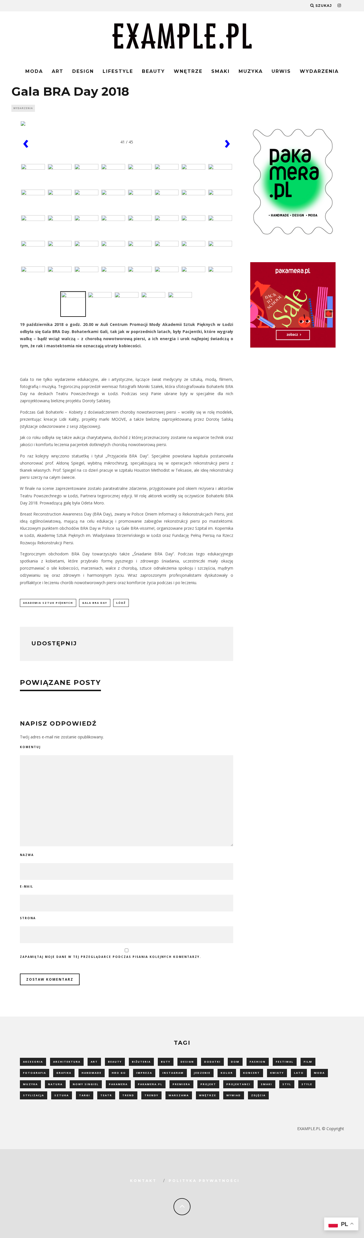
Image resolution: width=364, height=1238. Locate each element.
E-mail (26, 886)
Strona (28, 918)
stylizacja (33, 1095)
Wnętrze (188, 71)
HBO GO (119, 1073)
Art (57, 71)
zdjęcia (258, 1095)
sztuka (61, 1095)
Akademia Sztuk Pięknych (48, 603)
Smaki (220, 71)
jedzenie (202, 1073)
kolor (227, 1073)
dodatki (212, 1062)
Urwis (281, 71)
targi (84, 1095)
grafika (63, 1073)
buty (165, 1062)
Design (83, 71)
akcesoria (33, 1062)
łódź (121, 603)
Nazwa (27, 855)
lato (299, 1073)
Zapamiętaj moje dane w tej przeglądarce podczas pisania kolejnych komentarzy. (110, 957)
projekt (208, 1084)
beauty (115, 1062)
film (308, 1062)
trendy (151, 1095)
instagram (173, 1073)
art (94, 1062)
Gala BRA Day (94, 603)
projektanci (238, 1084)
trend (128, 1095)
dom (235, 1062)
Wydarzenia (319, 71)
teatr (106, 1095)
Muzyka (251, 71)
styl (286, 1084)
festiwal (284, 1062)
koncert (251, 1073)
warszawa (179, 1095)
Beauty (153, 71)
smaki (266, 1084)
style (306, 1084)
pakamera (118, 1084)
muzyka (30, 1084)
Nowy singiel (86, 1084)
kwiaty (277, 1073)
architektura (66, 1062)
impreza (144, 1073)
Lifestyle (118, 71)
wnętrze (207, 1095)
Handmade (92, 1073)
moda (319, 1073)
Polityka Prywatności (204, 1181)
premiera (181, 1084)
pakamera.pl (150, 1084)
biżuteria (141, 1062)
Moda (34, 71)
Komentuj (30, 747)
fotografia (34, 1073)
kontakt (143, 1181)
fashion (258, 1062)
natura (55, 1084)
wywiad (233, 1095)
